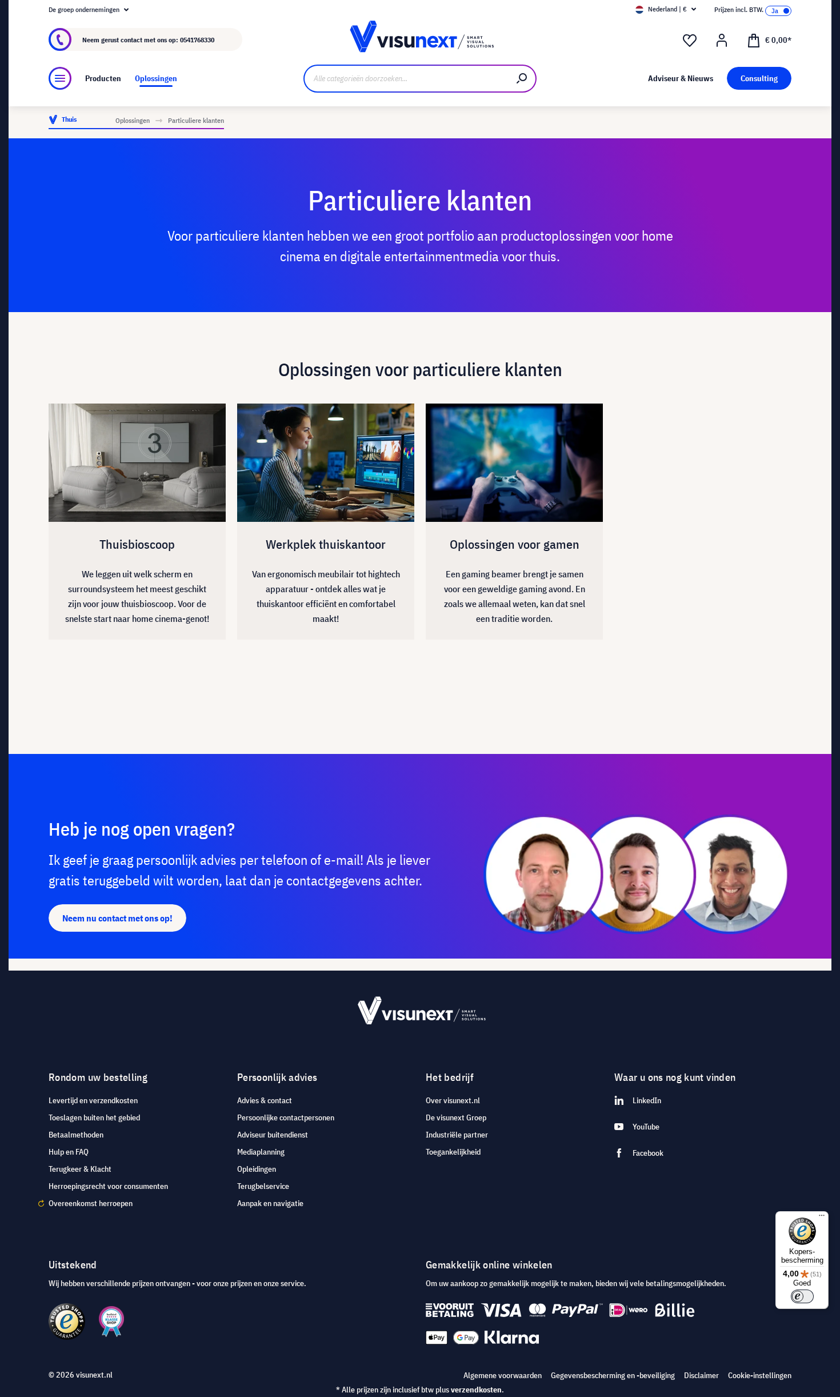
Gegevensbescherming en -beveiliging (613, 1375)
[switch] (802, 1296)
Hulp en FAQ (69, 1152)
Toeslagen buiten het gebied (94, 1117)
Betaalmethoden (76, 1134)
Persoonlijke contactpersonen (285, 1117)
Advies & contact (264, 1100)
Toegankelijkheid (453, 1152)
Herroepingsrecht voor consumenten (108, 1186)
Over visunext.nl (453, 1100)
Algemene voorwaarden (502, 1375)
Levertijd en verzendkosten (93, 1100)
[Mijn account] (722, 40)
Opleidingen (256, 1169)
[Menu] (60, 78)
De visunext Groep (456, 1117)
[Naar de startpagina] (419, 39)
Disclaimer (701, 1375)
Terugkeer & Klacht (80, 1169)
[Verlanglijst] (690, 40)
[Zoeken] (522, 79)
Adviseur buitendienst (272, 1134)
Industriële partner (457, 1134)
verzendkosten (476, 1389)
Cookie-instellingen (759, 1375)
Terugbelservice (263, 1186)
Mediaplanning (261, 1152)
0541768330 (197, 39)
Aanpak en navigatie (270, 1203)
